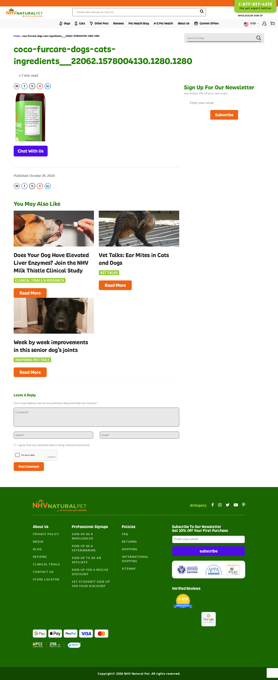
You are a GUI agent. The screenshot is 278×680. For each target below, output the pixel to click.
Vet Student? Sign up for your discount (91, 584)
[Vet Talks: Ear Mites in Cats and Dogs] (139, 228)
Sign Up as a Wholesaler (82, 536)
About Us (183, 23)
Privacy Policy (46, 534)
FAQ (125, 534)
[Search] (202, 12)
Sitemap (129, 568)
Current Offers (209, 23)
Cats (82, 23)
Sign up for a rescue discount (90, 572)
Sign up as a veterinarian (84, 548)
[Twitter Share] (32, 86)
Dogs (66, 23)
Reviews (118, 23)
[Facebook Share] (24, 86)
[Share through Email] (17, 86)
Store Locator (46, 579)
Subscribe (224, 114)
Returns (129, 541)
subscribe (209, 551)
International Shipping (135, 559)
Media (38, 541)
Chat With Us (31, 151)
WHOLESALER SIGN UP (250, 15)
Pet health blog (139, 23)
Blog (37, 549)
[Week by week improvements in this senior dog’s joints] (54, 316)
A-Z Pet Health (163, 23)
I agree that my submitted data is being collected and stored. (53, 445)
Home (17, 36)
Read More (30, 293)
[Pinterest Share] (40, 86)
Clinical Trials (46, 564)
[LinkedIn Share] (48, 86)
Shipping (129, 549)
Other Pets (101, 23)
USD (253, 23)
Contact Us (43, 572)
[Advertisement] (224, 142)
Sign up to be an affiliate (86, 560)
